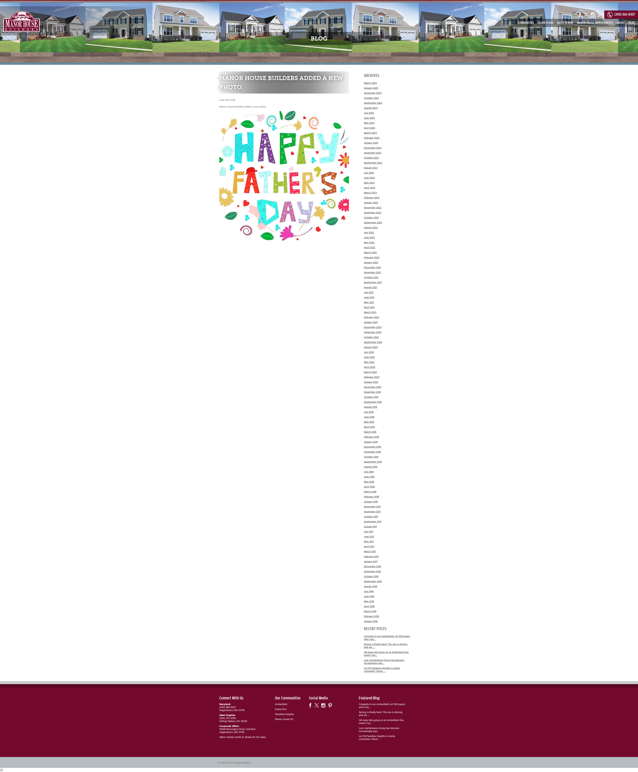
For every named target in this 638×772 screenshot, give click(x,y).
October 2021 (371, 277)
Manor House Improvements (595, 22)
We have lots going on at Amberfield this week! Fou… (386, 653)
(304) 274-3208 (227, 718)
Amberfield (281, 704)
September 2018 (373, 461)
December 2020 (372, 327)
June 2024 (369, 117)
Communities (526, 22)
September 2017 (372, 521)
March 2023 (370, 192)
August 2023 (371, 167)
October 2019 (371, 397)
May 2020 (369, 362)
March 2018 (370, 491)
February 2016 (371, 616)
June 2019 (369, 416)
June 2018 (369, 476)
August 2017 (370, 526)
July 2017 (368, 531)
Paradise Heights (284, 714)
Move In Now (565, 22)
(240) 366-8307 (624, 14)
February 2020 (371, 377)
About (621, 22)
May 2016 (369, 601)
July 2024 (369, 112)
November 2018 (372, 451)
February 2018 (371, 496)
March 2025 (370, 83)
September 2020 (373, 342)
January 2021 (371, 322)
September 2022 (373, 222)
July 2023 (369, 172)
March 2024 (370, 132)
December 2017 (372, 506)
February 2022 (371, 257)
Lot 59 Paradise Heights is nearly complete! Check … (382, 669)
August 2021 (370, 287)
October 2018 (371, 456)
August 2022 (371, 227)
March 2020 (370, 372)
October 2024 (371, 98)
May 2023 (369, 182)
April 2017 (369, 546)
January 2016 (371, 621)
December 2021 (372, 267)
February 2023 (371, 197)
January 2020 (371, 382)
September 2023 (373, 162)
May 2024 (369, 122)
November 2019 (372, 392)
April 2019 (369, 426)
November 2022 (372, 212)
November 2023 (372, 152)
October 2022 (371, 217)
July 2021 (368, 292)
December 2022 (372, 207)
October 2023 (371, 157)
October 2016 (371, 576)
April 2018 (369, 486)
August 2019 (370, 407)
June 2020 (369, 357)
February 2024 (371, 137)
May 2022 (369, 242)
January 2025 (371, 88)
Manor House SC (284, 719)
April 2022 (369, 247)
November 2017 (372, 511)
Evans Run (280, 709)
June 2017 (369, 536)
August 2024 (371, 107)
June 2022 (369, 237)
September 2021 (373, 282)
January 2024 (371, 142)
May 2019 (369, 421)
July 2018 (368, 471)
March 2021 (370, 312)
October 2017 (371, 516)
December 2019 (372, 387)
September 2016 (373, 581)
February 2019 (371, 436)
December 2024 (372, 93)
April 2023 (369, 187)
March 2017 (370, 551)
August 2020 (371, 347)
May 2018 (369, 481)
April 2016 (369, 606)
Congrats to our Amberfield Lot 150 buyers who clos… (387, 637)
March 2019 (370, 431)
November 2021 (372, 272)
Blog (632, 22)
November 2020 (372, 332)
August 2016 (370, 586)
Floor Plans (545, 22)
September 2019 (373, 402)
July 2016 (368, 591)
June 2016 (369, 596)
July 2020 (369, 352)
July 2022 (369, 232)
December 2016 (372, 566)
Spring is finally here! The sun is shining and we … (385, 645)
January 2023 (371, 202)
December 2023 (372, 147)
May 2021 (369, 302)
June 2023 (369, 177)
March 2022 (370, 252)
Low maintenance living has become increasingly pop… (384, 661)
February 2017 (371, 556)
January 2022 (371, 262)
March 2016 (370, 611)
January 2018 (371, 501)
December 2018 (372, 446)
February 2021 (371, 317)
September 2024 (373, 102)
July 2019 (368, 411)
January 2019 (371, 441)
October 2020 (371, 337)
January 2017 (370, 561)
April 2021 (369, 307)
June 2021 (369, 297)
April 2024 (369, 127)
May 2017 (369, 541)
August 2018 (370, 466)
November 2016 (372, 571)
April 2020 (369, 367)
